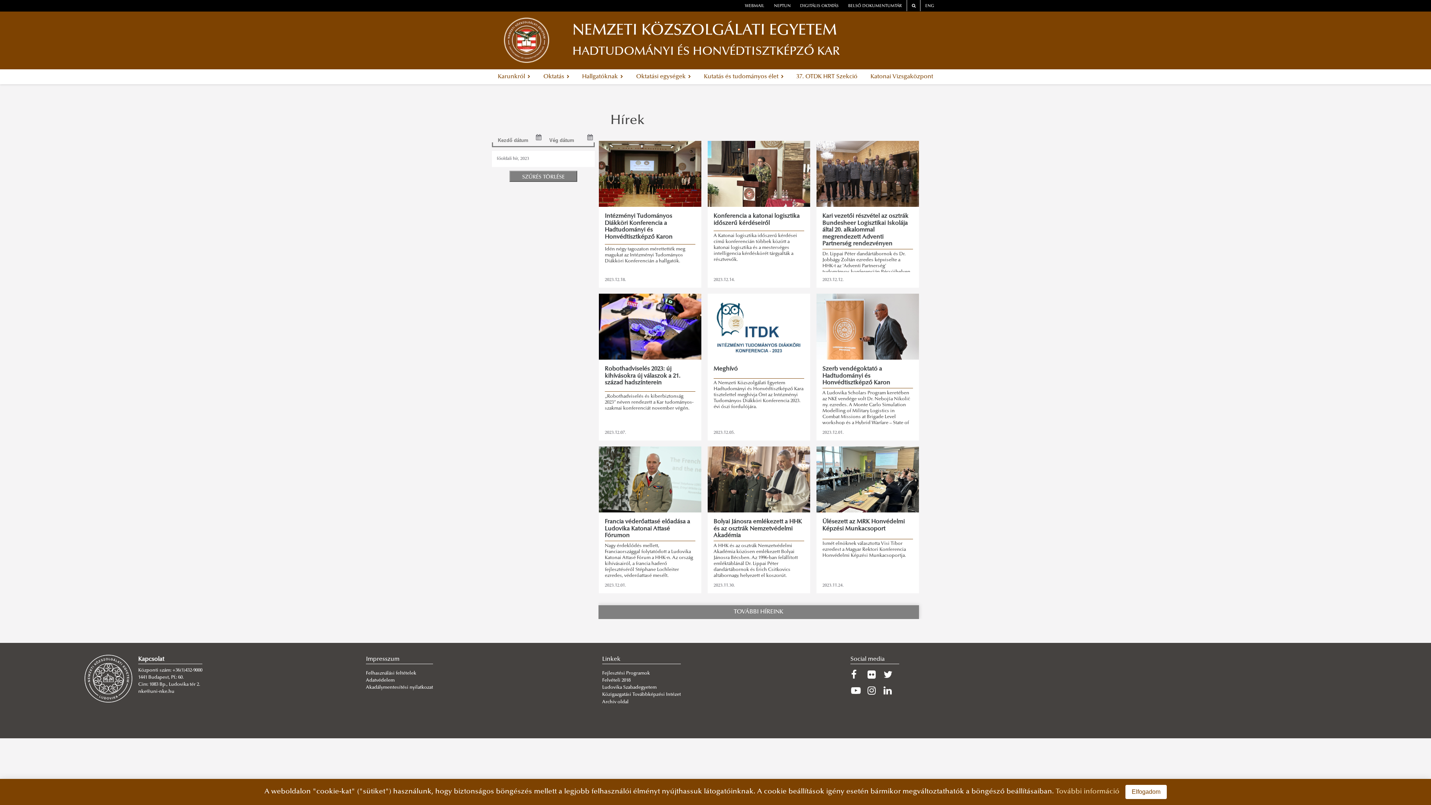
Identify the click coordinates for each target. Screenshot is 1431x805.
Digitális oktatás (819, 6)
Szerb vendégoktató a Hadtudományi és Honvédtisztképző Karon (856, 376)
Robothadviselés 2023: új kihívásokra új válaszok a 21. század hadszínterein (642, 376)
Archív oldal (615, 702)
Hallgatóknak (600, 77)
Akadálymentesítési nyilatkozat (399, 687)
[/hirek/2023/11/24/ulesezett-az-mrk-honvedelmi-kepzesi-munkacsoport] (867, 479)
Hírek (627, 121)
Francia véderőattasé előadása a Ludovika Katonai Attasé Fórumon (647, 529)
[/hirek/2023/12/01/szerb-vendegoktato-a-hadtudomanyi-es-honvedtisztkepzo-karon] (867, 327)
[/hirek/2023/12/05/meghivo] (759, 327)
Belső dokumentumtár (875, 6)
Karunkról (512, 77)
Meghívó (726, 369)
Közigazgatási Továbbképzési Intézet (641, 694)
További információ (1087, 791)
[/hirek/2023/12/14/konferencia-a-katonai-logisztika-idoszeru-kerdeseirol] (759, 174)
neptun (782, 6)
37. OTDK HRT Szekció (826, 77)
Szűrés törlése (543, 177)
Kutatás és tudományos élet (742, 77)
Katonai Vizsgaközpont (902, 77)
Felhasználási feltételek (391, 673)
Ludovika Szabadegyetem (629, 687)
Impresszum (382, 659)
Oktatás (554, 77)
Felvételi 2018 (616, 680)
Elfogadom (1146, 792)
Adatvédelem (380, 680)
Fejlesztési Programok (626, 673)
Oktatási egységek (661, 77)
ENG (929, 6)
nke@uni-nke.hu (156, 691)
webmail (754, 6)
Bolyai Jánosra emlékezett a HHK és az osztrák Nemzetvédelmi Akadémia (758, 529)
